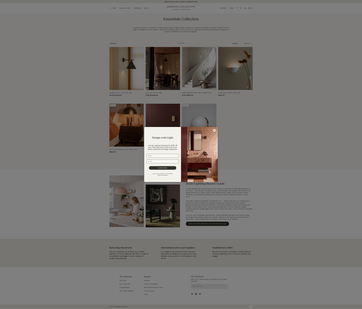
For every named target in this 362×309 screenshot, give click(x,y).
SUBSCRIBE (162, 168)
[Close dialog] (214, 130)
